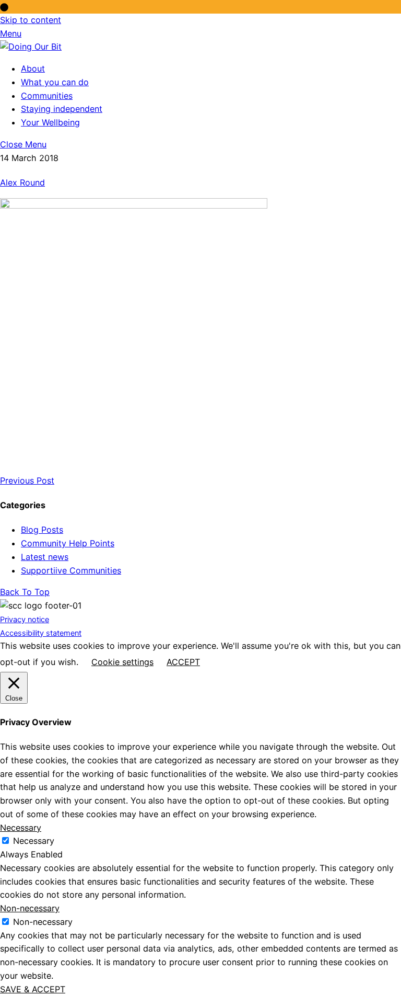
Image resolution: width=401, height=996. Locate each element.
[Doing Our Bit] (31, 46)
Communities (47, 95)
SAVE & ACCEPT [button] (32, 989)
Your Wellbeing (50, 122)
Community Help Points (67, 543)
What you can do (55, 82)
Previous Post (27, 480)
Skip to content (30, 20)
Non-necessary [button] (30, 908)
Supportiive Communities (71, 570)
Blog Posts (42, 529)
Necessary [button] (20, 827)
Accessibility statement (40, 632)
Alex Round (22, 182)
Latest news (44, 557)
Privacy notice (24, 619)
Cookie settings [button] (122, 662)
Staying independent (61, 109)
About (33, 68)
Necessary (33, 840)
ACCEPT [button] (183, 662)
